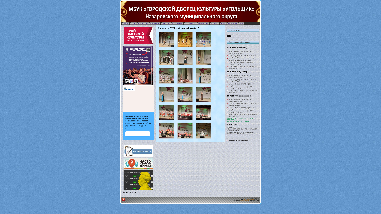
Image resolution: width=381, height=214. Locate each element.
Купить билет (232, 124)
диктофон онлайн (244, 200)
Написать (137, 134)
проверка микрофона (248, 199)
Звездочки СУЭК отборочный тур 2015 (178, 28)
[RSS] (123, 199)
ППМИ (229, 36)
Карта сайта (129, 192)
